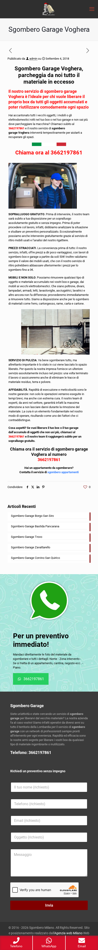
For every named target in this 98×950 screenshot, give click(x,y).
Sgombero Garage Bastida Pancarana (35, 526)
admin (33, 58)
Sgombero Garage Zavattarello (30, 547)
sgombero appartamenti (63, 472)
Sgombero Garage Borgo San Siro (32, 515)
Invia (49, 905)
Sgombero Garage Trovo (26, 537)
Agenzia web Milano (68, 933)
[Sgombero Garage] (49, 9)
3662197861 (16, 128)
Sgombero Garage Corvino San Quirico (35, 558)
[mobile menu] (92, 9)
